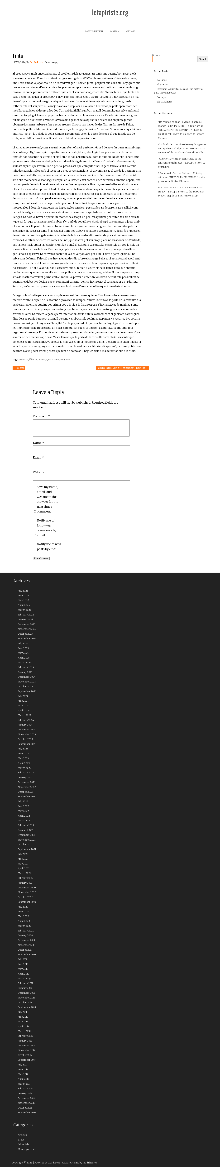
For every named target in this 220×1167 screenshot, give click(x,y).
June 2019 (23, 964)
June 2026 (23, 595)
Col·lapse (20, 367)
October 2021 (25, 844)
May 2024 (23, 705)
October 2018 (25, 1002)
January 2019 (25, 988)
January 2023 (25, 777)
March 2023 (24, 767)
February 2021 (25, 878)
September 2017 (27, 1059)
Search (156, 55)
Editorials (23, 1144)
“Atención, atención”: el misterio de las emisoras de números (121, 367)
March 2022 (24, 820)
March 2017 (24, 1083)
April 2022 (24, 815)
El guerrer (162, 84)
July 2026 (23, 590)
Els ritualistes (164, 101)
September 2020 (27, 901)
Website (38, 472)
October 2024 (25, 686)
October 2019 (25, 949)
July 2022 (23, 801)
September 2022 (27, 796)
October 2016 (25, 1107)
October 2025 (25, 633)
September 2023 (27, 744)
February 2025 (26, 667)
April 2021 (23, 868)
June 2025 (23, 648)
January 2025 (25, 672)
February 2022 (26, 825)
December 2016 (26, 1098)
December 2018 (26, 992)
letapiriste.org (110, 12)
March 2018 (24, 1031)
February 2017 (25, 1088)
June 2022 (23, 806)
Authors (130, 31)
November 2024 (27, 681)
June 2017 (23, 1069)
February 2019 (25, 983)
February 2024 (26, 720)
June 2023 (23, 753)
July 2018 (23, 1012)
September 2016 (27, 1112)
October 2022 (25, 791)
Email (38, 457)
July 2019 (23, 959)
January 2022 (25, 830)
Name (38, 443)
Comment (41, 416)
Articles (22, 1134)
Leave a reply (51, 62)
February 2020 (26, 930)
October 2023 (25, 739)
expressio (23, 359)
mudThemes (90, 1162)
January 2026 (25, 619)
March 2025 (24, 662)
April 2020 (24, 921)
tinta (50, 359)
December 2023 (26, 729)
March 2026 (24, 609)
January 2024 (25, 724)
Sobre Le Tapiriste (94, 31)
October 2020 (25, 897)
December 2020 (27, 887)
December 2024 (26, 676)
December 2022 (27, 782)
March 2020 (24, 925)
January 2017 (25, 1093)
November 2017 (26, 1050)
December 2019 (26, 940)
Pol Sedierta (36, 62)
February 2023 (26, 772)
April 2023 (24, 763)
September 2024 (27, 691)
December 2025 (26, 624)
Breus (21, 1139)
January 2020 (25, 935)
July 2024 (23, 696)
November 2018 (26, 997)
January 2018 (25, 1040)
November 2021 (26, 839)
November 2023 (27, 734)
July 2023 (23, 748)
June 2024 (23, 700)
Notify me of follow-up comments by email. (46, 528)
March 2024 (24, 715)
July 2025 (23, 643)
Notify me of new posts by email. (49, 546)
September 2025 (27, 638)
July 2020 (23, 906)
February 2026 (26, 614)
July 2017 (22, 1064)
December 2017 (26, 1045)
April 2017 (23, 1079)
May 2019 (23, 968)
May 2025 (23, 652)
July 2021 (23, 854)
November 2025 (27, 629)
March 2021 (24, 873)
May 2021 (23, 863)
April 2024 (24, 710)
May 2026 (23, 600)
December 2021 (26, 834)
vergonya (65, 359)
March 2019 (24, 978)
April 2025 (24, 657)
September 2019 (27, 954)
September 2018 (27, 1007)
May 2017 (23, 1074)
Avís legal (115, 31)
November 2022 (27, 787)
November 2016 (26, 1102)
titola (56, 359)
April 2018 (23, 1026)
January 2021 (25, 882)
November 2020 (27, 892)
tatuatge (42, 359)
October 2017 (25, 1055)
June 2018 (23, 1016)
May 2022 (23, 811)
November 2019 (26, 945)
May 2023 (23, 758)
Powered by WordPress (47, 1162)
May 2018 (23, 1021)
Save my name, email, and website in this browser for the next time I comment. (47, 499)
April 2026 (24, 605)
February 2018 (25, 1035)
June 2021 (23, 858)
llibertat (33, 359)
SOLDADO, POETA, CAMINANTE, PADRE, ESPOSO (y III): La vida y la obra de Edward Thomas (181, 134)
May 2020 (23, 916)
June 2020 (23, 911)
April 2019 (23, 973)
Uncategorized (26, 1149)
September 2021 (27, 849)
